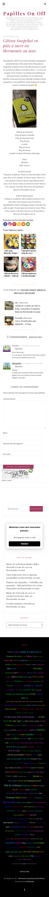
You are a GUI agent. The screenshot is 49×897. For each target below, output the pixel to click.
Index (41, 738)
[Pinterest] (14, 224)
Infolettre (24, 871)
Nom (5, 433)
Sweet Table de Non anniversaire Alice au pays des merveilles (24, 701)
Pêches (27, 664)
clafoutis (41, 673)
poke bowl (40, 664)
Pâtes (24, 725)
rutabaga (36, 734)
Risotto (7, 806)
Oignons (38, 751)
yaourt (27, 814)
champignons (16, 826)
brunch (5, 721)
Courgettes (10, 842)
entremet (36, 851)
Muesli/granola (11, 747)
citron (34, 802)
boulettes (15, 738)
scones (32, 751)
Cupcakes (39, 746)
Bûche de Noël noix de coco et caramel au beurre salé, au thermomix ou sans (20, 596)
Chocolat (25, 290)
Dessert (32, 290)
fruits (33, 693)
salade (41, 842)
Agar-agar (17, 721)
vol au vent (7, 730)
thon (35, 656)
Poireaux (10, 810)
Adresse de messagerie (13, 443)
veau (24, 656)
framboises (24, 660)
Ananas (33, 664)
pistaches (23, 673)
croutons (23, 802)
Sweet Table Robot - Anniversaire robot (17, 818)
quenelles (39, 819)
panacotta (31, 798)
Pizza (8, 827)
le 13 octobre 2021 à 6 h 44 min (29, 346)
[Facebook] (5, 224)
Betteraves (32, 807)
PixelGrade (30, 881)
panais (36, 717)
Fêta (42, 851)
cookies (22, 734)
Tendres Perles (17, 856)
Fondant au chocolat (24, 668)
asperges (20, 730)
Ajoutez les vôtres (35, 337)
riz (42, 681)
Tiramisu (40, 768)
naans (29, 772)
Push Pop (34, 763)
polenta (13, 730)
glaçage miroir (41, 823)
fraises (40, 725)
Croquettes (18, 811)
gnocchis (33, 815)
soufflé (25, 807)
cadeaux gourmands (15, 754)
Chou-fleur (26, 759)
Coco (38, 847)
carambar (16, 652)
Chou (33, 686)
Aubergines (37, 668)
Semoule (35, 738)
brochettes (23, 738)
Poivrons (18, 681)
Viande (10, 685)
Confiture (11, 690)
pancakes (19, 664)
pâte (18, 734)
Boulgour (12, 743)
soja (30, 763)
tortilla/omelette (20, 831)
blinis (9, 669)
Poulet (9, 776)
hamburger (39, 797)
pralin (36, 827)
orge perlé (38, 811)
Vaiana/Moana (36, 681)
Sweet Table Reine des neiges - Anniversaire (22, 793)
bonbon (8, 772)
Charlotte (30, 843)
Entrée (24, 797)
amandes (30, 734)
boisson (32, 822)
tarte (25, 676)
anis (39, 705)
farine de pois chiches (22, 747)
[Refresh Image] (31, 470)
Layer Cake (23, 772)
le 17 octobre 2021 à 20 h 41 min (31, 363)
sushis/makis (25, 751)
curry (41, 826)
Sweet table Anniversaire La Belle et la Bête (30, 743)
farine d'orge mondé (32, 721)
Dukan (28, 831)
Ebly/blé (34, 789)
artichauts (39, 694)
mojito (22, 835)
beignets (34, 759)
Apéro (14, 676)
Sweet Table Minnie (37, 772)
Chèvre (29, 656)
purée (16, 672)
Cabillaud (22, 847)
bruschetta (8, 739)
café (29, 739)
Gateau (20, 780)
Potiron (16, 660)
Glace (40, 759)
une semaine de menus (13, 768)
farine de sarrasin (10, 709)
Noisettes (27, 785)
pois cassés (38, 690)
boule (41, 734)
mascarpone (8, 822)
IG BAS (41, 717)
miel (10, 721)
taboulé (15, 790)
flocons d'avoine (17, 806)
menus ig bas (39, 831)
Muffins (27, 685)
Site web (6, 454)
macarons (30, 776)
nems (43, 705)
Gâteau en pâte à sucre (24, 713)
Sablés (32, 834)
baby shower (26, 856)
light (9, 651)
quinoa (20, 776)
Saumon (14, 771)
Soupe (42, 785)
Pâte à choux (12, 781)
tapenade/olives (30, 689)
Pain (32, 856)
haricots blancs (32, 673)
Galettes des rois (36, 838)
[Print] (23, 224)
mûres (41, 776)
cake (7, 742)
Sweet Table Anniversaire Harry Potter (18, 839)
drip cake (26, 730)
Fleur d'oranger (14, 750)
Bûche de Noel (32, 705)
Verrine (43, 721)
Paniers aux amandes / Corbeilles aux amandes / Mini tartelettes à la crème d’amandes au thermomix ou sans (24, 585)
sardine (8, 677)
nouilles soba (31, 818)
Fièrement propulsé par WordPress (31, 878)
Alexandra (16, 363)
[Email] (28, 224)
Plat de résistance (13, 785)
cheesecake (41, 802)
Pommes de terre (14, 656)
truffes (40, 755)
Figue (27, 835)
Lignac (10, 856)
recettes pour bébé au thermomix (19, 717)
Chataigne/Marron (11, 705)
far (24, 664)
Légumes (40, 729)
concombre (31, 847)
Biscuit (39, 652)
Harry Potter (10, 681)
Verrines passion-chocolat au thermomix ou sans (20, 605)
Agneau (16, 823)
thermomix (30, 293)
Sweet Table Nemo (24, 859)
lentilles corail (10, 664)
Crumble (21, 789)
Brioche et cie (9, 763)
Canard (17, 835)
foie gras (40, 656)
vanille (15, 776)
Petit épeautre (13, 847)
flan (22, 721)
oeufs (18, 802)
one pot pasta (9, 831)
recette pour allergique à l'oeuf (18, 694)
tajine (8, 734)
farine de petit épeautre (14, 759)
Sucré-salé (28, 826)
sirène (24, 811)
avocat (34, 755)
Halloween (24, 698)
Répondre (18, 349)
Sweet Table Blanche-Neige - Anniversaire (30, 709)
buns (32, 831)
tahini (40, 793)
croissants (31, 747)
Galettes (32, 730)
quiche (17, 843)
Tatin (17, 690)
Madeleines (17, 725)
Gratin (20, 676)
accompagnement (32, 780)
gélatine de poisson (28, 652)
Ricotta (36, 776)
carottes (25, 767)
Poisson (9, 725)
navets (21, 690)
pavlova (30, 677)
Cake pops (31, 811)
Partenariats (38, 676)
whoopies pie (37, 856)
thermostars (9, 673)
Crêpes (23, 843)
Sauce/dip (8, 660)
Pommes (28, 754)
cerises (13, 734)
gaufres (27, 790)
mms (24, 776)
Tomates (41, 763)
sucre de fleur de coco (37, 660)
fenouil (13, 669)
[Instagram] (10, 224)
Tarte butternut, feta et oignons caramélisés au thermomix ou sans (23, 576)
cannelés (28, 802)
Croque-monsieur (18, 815)
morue (26, 763)
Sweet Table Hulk (27, 681)
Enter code (7, 480)
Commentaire (9, 399)
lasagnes (22, 705)
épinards (38, 685)
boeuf (36, 842)
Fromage (10, 797)
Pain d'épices (24, 823)
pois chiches (19, 685)
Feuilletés (35, 785)
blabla (17, 797)
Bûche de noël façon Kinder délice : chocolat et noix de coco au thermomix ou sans (23, 567)
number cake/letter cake (13, 852)
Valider (24, 544)
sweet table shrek (32, 725)
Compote (33, 768)
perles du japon (40, 806)
